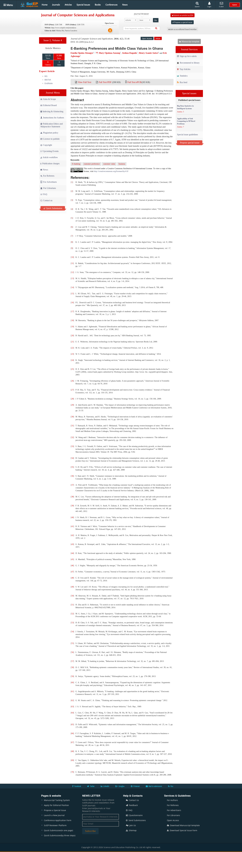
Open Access (173, 820)
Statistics (183, 76)
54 (72, 632)
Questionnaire (136, 815)
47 (72, 572)
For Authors (172, 800)
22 (72, 348)
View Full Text (84, 82)
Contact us (47, 200)
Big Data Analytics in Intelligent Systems (185, 107)
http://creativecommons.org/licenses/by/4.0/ (111, 171)
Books (98, 4)
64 (72, 713)
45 (72, 559)
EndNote (49, 83)
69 (72, 760)
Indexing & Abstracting (53, 111)
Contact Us (133, 800)
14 (72, 287)
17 (72, 311)
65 (72, 724)
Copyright (47, 145)
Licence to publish (51, 139)
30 (72, 417)
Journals (56, 4)
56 (72, 652)
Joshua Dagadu (129, 53)
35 (72, 467)
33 (72, 446)
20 (72, 336)
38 (72, 497)
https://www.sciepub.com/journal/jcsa (63, 28)
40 (72, 517)
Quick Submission (53, 208)
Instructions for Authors (53, 117)
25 (72, 369)
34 (72, 458)
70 (72, 772)
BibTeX (48, 79)
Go (155, 20)
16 (72, 302)
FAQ (44, 194)
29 (72, 405)
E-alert (221, 6)
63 (72, 707)
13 (72, 278)
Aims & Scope (49, 99)
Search (197, 6)
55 (72, 643)
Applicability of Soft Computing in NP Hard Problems (186, 121)
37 (72, 485)
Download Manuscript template (184, 825)
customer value (109, 164)
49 (72, 587)
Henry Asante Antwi (148, 53)
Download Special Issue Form (183, 830)
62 (72, 700)
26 (72, 381)
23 (72, 354)
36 (72, 476)
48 (72, 578)
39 (72, 506)
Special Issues (83, 4)
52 (72, 614)
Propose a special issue (183, 22)
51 (72, 605)
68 (72, 751)
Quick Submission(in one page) (58, 830)
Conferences (111, 4)
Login (209, 6)
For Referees (48, 176)
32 (72, 437)
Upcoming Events (50, 151)
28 (72, 399)
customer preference (92, 164)
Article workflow (50, 157)
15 (72, 294)
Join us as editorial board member (183, 29)
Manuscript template (190, 41)
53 (72, 623)
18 (72, 320)
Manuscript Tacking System (57, 800)
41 (72, 526)
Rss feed (183, 82)
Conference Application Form (57, 820)
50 (72, 596)
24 (72, 360)
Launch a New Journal (54, 815)
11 (72, 263)
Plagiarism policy (50, 133)
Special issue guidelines (187, 134)
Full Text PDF (105, 82)
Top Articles (184, 69)
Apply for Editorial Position (56, 805)
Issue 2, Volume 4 (53, 40)
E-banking (76, 164)
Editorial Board (50, 105)
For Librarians (49, 188)
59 (72, 676)
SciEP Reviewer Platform (55, 825)
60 (72, 682)
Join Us (132, 825)
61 (72, 691)
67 (72, 742)
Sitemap (132, 830)
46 (72, 566)
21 (72, 342)
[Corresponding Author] (97, 52)
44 (72, 553)
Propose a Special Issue (55, 810)
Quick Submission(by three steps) (59, 835)
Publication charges (51, 163)
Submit (234, 5)
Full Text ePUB (134, 82)
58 (72, 667)
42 (72, 535)
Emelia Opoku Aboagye (82, 53)
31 (72, 426)
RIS (46, 76)
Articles (68, 4)
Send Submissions (137, 820)
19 (72, 327)
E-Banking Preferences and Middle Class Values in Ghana (117, 48)
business (122, 164)
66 (72, 733)
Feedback (133, 805)
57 (72, 661)
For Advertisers (50, 182)
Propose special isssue (189, 142)
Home (44, 4)
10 (72, 257)
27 (72, 390)
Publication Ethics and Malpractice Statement (51, 125)
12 (72, 272)
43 (72, 544)
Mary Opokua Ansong (109, 53)
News (125, 4)
